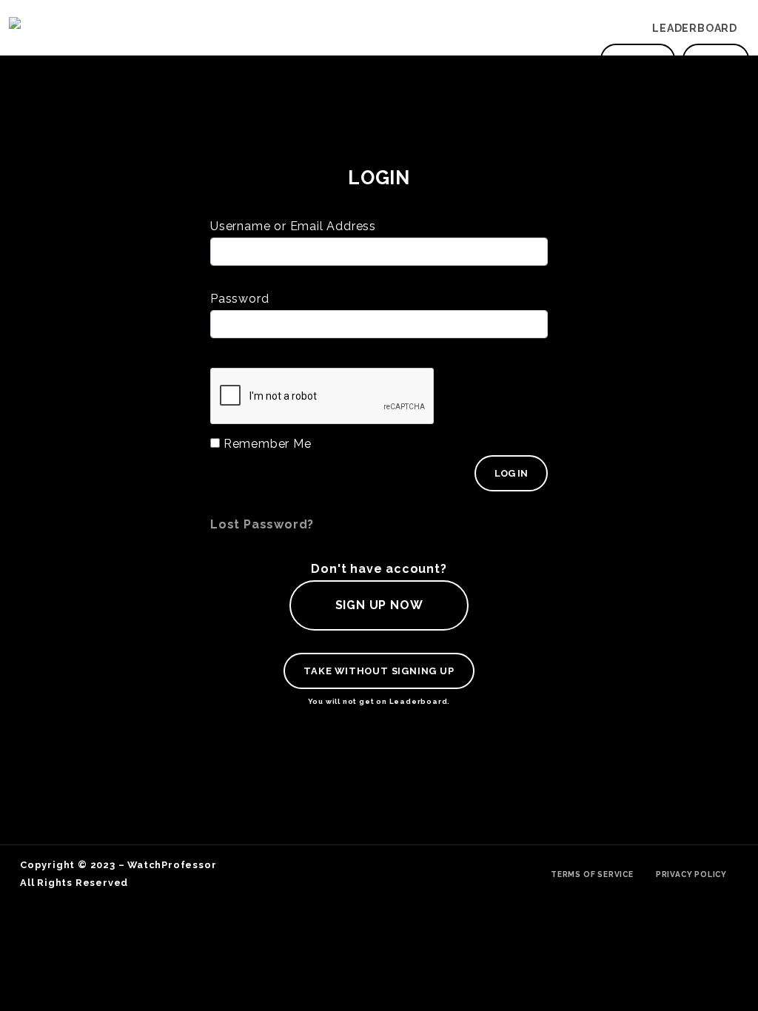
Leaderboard (694, 28)
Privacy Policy (691, 874)
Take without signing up (378, 670)
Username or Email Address (293, 226)
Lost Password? (262, 524)
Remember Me (266, 444)
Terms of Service (592, 874)
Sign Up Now (379, 605)
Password (239, 299)
